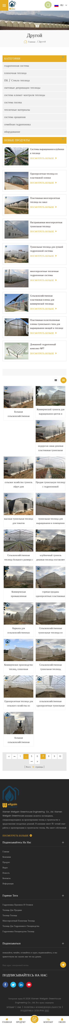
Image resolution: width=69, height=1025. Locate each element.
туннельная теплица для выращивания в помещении (50, 521)
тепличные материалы (17, 110)
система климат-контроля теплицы (24, 95)
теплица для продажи (12, 910)
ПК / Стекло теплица (17, 80)
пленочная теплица (15, 73)
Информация (8, 883)
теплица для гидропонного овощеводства (21, 926)
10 (60, 756)
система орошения (14, 117)
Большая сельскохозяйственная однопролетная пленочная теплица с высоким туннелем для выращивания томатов (18, 414)
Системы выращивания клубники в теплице (47, 151)
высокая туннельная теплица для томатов (18, 521)
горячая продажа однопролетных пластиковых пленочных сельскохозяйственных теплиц (50, 594)
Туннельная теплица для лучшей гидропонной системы (46, 249)
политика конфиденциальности (42, 1007)
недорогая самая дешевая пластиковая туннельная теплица (50, 448)
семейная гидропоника (17, 124)
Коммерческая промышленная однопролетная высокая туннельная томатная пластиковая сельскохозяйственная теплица (18, 594)
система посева (13, 102)
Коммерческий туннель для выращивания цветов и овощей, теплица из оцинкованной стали (50, 412)
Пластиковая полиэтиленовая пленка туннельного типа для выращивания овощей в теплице (46, 324)
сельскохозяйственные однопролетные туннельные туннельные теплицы (51, 703)
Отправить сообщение (34, 1019)
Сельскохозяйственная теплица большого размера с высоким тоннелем (18, 557)
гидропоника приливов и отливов (18, 904)
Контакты (7, 878)
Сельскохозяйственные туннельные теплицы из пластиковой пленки (50, 630)
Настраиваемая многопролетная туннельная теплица (46, 224)
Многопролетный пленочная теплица (19, 920)
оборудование (12, 132)
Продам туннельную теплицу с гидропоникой (50, 484)
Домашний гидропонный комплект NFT (43, 346)
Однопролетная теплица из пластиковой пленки (44, 176)
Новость (6, 873)
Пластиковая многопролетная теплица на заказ (45, 200)
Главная (31, 42)
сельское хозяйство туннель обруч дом (18, 484)
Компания (7, 857)
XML (19, 1007)
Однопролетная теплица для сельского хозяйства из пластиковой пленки (18, 703)
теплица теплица (10, 915)
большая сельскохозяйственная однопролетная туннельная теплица (18, 740)
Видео (5, 867)
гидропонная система (16, 66)
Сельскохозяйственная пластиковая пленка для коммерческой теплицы (42, 300)
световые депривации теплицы (22, 88)
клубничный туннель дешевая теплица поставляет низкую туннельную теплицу (50, 557)
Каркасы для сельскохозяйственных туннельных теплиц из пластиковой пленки (18, 630)
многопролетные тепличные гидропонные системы (44, 273)
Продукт (6, 862)
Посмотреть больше (42, 158)
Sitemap (11, 1007)
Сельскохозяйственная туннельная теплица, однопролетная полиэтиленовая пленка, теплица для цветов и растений (50, 667)
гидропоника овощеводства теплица (18, 931)
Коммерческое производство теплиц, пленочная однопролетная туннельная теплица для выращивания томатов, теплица (18, 667)
